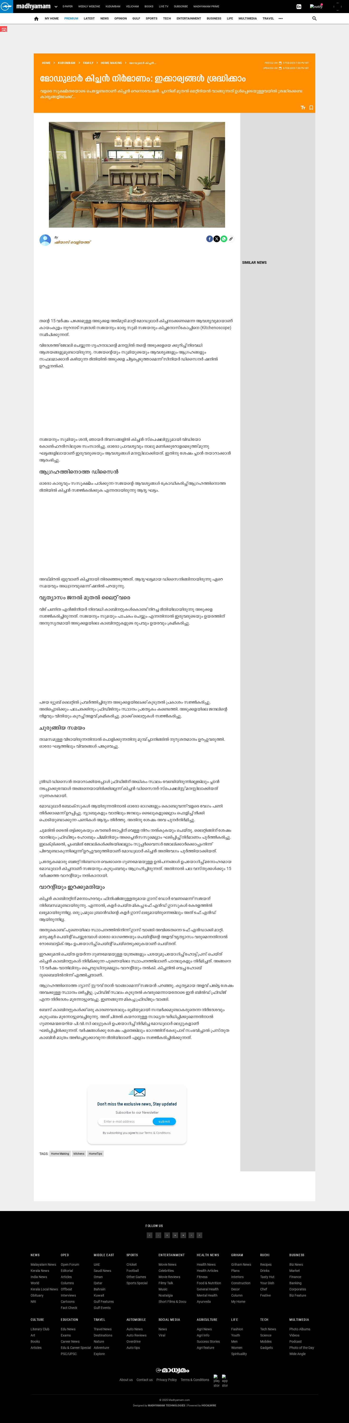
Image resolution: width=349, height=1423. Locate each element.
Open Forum (70, 1264)
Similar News (254, 262)
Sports (151, 18)
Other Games (136, 1277)
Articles (66, 1277)
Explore (99, 1354)
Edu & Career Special (76, 1348)
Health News (208, 1255)
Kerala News (40, 1271)
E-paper (68, 6)
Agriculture (207, 1320)
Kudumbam (113, 6)
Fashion (237, 1329)
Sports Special (137, 1283)
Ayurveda (204, 1301)
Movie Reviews (169, 1277)
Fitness (202, 1277)
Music (163, 1289)
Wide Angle (297, 1354)
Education (69, 1320)
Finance (295, 1277)
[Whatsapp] (223, 238)
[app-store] (226, 1381)
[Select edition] (56, 6)
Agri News (204, 1329)
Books (149, 6)
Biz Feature (297, 1295)
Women (236, 1348)
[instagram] (167, 1235)
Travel (268, 18)
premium (71, 18)
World (35, 1283)
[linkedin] (175, 1235)
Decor (235, 1289)
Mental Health (207, 1295)
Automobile (136, 1320)
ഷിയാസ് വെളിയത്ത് (72, 242)
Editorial (67, 1271)
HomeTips (95, 1153)
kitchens (79, 1153)
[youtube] (183, 1235)
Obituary (37, 1295)
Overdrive (134, 1341)
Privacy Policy (166, 1380)
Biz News (296, 1264)
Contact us (145, 1380)
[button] (6, 6)
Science (265, 1335)
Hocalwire (209, 1405)
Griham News (241, 1264)
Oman (98, 1277)
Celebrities (166, 1271)
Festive (265, 1295)
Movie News (167, 1264)
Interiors (237, 1277)
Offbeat (66, 1289)
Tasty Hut (267, 1277)
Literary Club (40, 1329)
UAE (97, 1264)
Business (214, 18)
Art (33, 1335)
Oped (65, 1255)
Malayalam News (43, 1264)
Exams (66, 1335)
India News (39, 1277)
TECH (167, 18)
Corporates (297, 1289)
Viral (162, 1335)
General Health (208, 1289)
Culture (37, 1320)
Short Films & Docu (172, 1301)
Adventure (101, 1348)
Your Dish (267, 1283)
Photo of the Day (301, 1348)
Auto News (135, 1329)
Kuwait (99, 1295)
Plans (235, 1271)
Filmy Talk (166, 1283)
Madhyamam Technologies (166, 1405)
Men (234, 1341)
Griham (237, 1255)
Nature (99, 1341)
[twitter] (158, 1235)
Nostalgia (166, 1295)
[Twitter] (216, 238)
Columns (67, 1283)
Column (237, 1295)
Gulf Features (104, 1301)
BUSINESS (296, 1255)
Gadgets (266, 1348)
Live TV (163, 6)
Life (230, 18)
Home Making (60, 1153)
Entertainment (189, 18)
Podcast (295, 1341)
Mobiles (266, 1341)
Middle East (104, 1255)
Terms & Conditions (157, 1133)
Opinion (120, 18)
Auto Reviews (136, 1335)
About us (126, 1380)
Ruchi (264, 1255)
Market (294, 1271)
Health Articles (207, 1271)
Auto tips (133, 1348)
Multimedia (248, 18)
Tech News (268, 1329)
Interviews (68, 1295)
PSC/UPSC (69, 1354)
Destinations (103, 1335)
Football (133, 1271)
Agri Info (203, 1335)
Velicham (132, 6)
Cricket (132, 1264)
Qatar (98, 1283)
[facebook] (209, 238)
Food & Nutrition (209, 1283)
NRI (33, 1301)
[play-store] (217, 1381)
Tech (264, 1320)
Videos (294, 1335)
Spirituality (239, 1354)
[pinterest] (199, 1235)
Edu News (68, 1329)
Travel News (103, 1329)
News (104, 18)
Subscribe (181, 6)
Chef (263, 1289)
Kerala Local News (44, 1289)
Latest (89, 18)
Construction (240, 1283)
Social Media (169, 1320)
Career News (70, 1341)
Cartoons (68, 1301)
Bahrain (99, 1289)
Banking (295, 1283)
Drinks (264, 1271)
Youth (235, 1335)
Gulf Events (102, 1308)
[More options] (280, 18)
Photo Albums (299, 1329)
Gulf (136, 18)
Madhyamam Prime (206, 6)
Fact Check (69, 1308)
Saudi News (102, 1271)
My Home (52, 18)
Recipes (266, 1264)
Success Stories (208, 1341)
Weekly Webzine (89, 6)
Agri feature (205, 1348)
